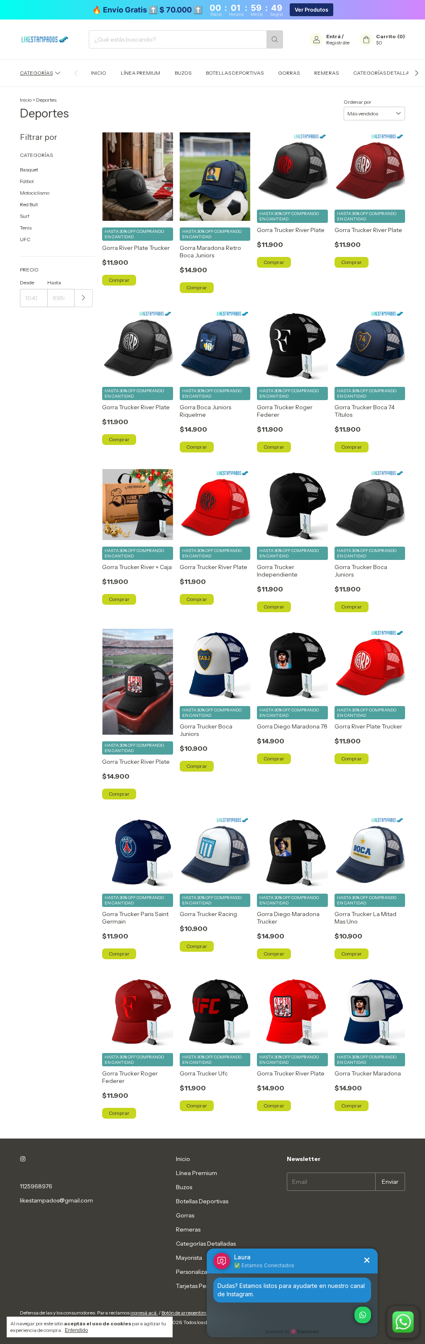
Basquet (29, 169)
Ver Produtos (311, 10)
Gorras (289, 73)
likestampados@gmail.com (56, 1200)
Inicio (98, 73)
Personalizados (196, 1272)
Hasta (54, 282)
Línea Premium (140, 73)
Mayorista (189, 1257)
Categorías (36, 73)
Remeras (326, 73)
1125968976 (36, 1186)
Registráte (337, 42)
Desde (27, 282)
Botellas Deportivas (235, 73)
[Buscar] (274, 39)
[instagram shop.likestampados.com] (23, 1159)
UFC (25, 239)
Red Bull (29, 204)
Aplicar (84, 298)
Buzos (183, 73)
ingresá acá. (144, 1313)
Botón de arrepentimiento (189, 1313)
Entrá (333, 36)
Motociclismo (34, 193)
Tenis (26, 228)
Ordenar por (357, 102)
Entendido (76, 1330)
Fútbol (27, 181)
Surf (24, 216)
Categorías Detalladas (386, 73)
